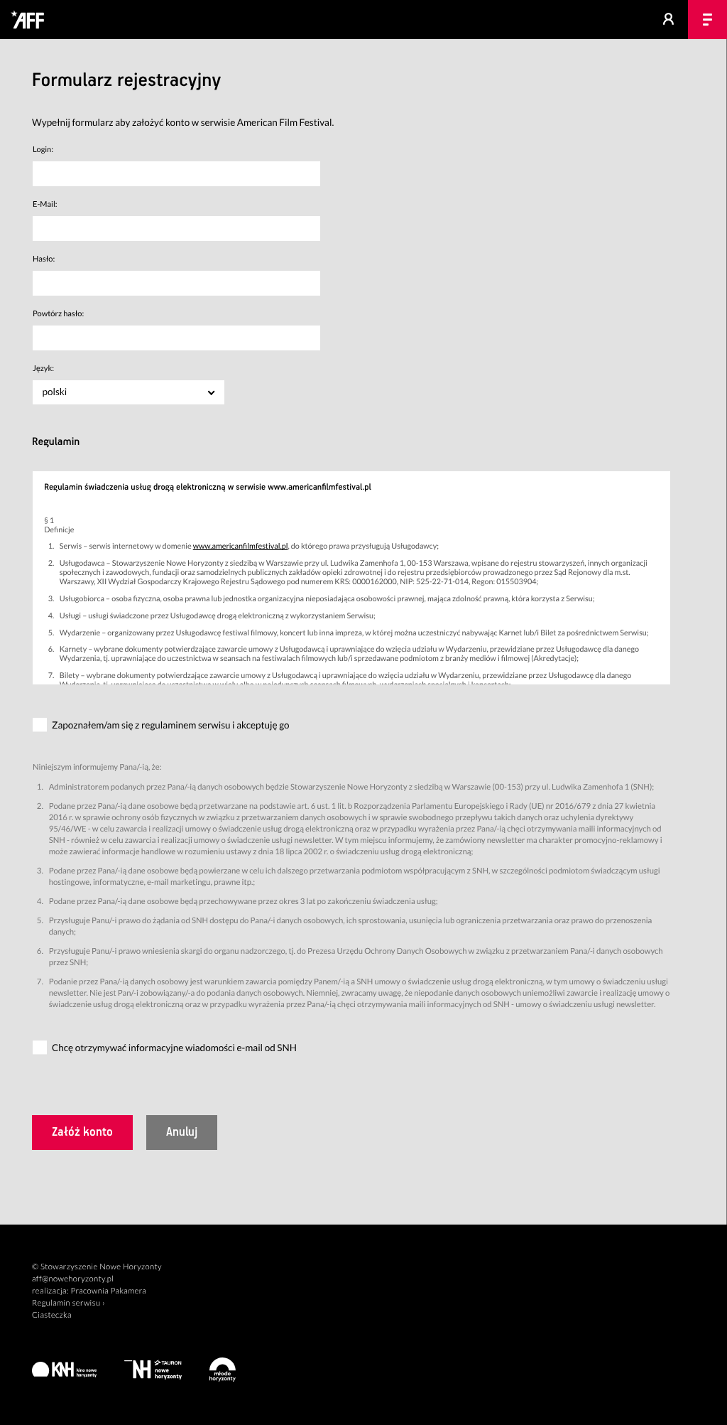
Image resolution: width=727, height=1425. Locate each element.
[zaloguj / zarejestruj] (668, 19)
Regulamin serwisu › (68, 1303)
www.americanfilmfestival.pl (240, 546)
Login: (43, 149)
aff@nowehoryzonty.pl (73, 1279)
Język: (43, 368)
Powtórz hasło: (58, 313)
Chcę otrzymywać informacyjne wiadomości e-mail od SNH (174, 1047)
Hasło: (44, 259)
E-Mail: (45, 204)
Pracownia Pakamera (108, 1291)
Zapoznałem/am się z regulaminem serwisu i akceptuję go (171, 725)
